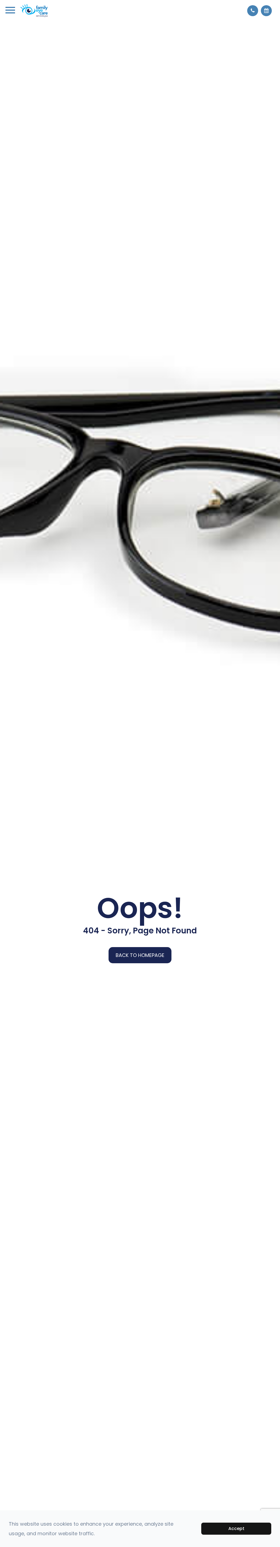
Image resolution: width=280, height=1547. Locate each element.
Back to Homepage (140, 955)
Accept (236, 1528)
